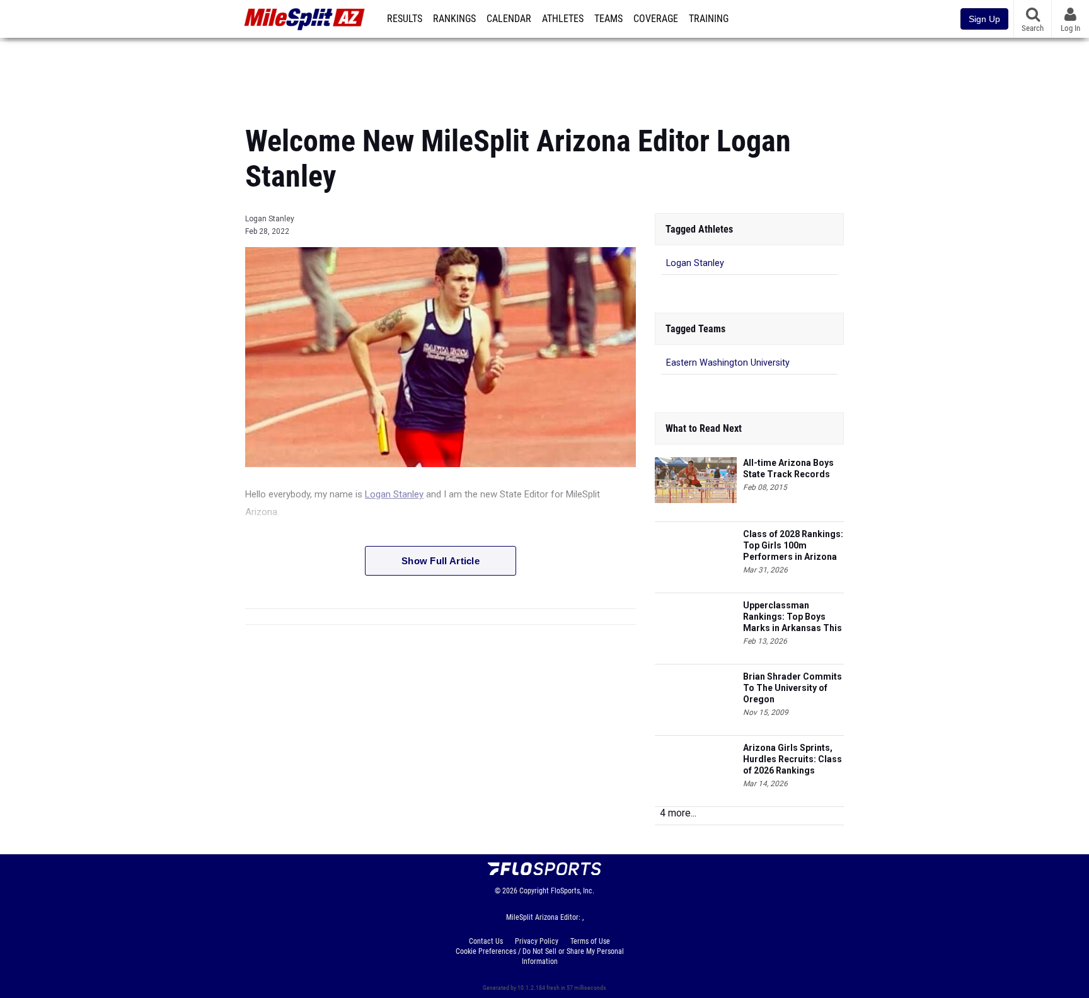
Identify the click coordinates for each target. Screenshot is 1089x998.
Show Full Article (440, 560)
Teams (608, 19)
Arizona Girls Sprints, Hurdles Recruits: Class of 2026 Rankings (792, 759)
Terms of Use (590, 941)
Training (709, 19)
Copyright (534, 890)
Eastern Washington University (728, 362)
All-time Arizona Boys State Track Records (788, 468)
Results (404, 19)
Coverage (655, 19)
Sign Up (984, 19)
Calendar (509, 19)
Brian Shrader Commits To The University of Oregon (792, 687)
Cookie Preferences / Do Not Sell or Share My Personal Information (540, 956)
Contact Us (486, 941)
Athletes (563, 19)
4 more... (678, 813)
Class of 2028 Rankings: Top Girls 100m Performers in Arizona (793, 545)
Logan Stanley (269, 218)
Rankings (454, 19)
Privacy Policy (536, 941)
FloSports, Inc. (572, 890)
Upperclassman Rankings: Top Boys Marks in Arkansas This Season (792, 617)
